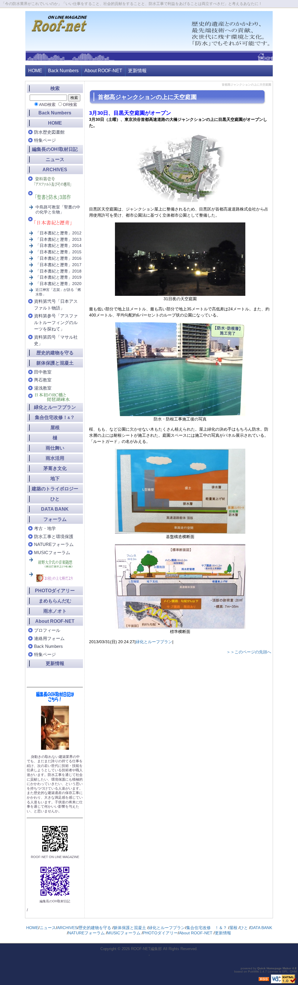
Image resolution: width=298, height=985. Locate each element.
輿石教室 (43, 379)
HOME (35, 70)
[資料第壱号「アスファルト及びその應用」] (55, 182)
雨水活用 (55, 458)
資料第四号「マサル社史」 (56, 340)
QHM (293, 971)
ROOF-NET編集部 (146, 949)
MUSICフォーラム (52, 552)
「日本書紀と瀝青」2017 (58, 264)
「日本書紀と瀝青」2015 (58, 252)
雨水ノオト (55, 611)
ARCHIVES (54, 169)
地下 (55, 478)
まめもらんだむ (55, 600)
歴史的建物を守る (55, 352)
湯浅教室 (43, 387)
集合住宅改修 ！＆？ (206, 927)
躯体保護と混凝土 (55, 362)
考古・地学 (45, 528)
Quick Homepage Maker (274, 968)
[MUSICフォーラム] (56, 578)
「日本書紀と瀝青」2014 (58, 245)
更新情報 (137, 70)
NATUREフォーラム (54, 544)
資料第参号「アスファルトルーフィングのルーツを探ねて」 (56, 322)
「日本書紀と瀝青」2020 (58, 283)
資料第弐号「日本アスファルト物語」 (56, 304)
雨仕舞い (55, 447)
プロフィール (47, 630)
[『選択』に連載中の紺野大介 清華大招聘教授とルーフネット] (56, 563)
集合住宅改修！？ (55, 417)
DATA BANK (55, 509)
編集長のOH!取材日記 (55, 149)
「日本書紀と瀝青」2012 (58, 233)
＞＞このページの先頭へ (248, 652)
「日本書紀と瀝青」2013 (58, 239)
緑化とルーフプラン (154, 641)
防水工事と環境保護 (53, 536)
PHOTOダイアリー (55, 590)
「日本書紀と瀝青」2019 (58, 277)
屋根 (55, 427)
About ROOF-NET (103, 70)
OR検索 (70, 104)
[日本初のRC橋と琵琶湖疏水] (55, 397)
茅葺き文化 (55, 468)
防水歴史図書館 (49, 132)
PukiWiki (253, 971)
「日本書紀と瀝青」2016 (58, 258)
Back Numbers (63, 70)
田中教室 (43, 371)
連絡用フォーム (49, 638)
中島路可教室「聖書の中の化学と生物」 (58, 209)
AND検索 (47, 104)
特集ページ (45, 140)
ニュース (55, 159)
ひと (55, 498)
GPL (285, 971)
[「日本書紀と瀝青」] (55, 222)
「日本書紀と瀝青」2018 (58, 271)
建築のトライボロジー (55, 488)
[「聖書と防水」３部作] (55, 196)
